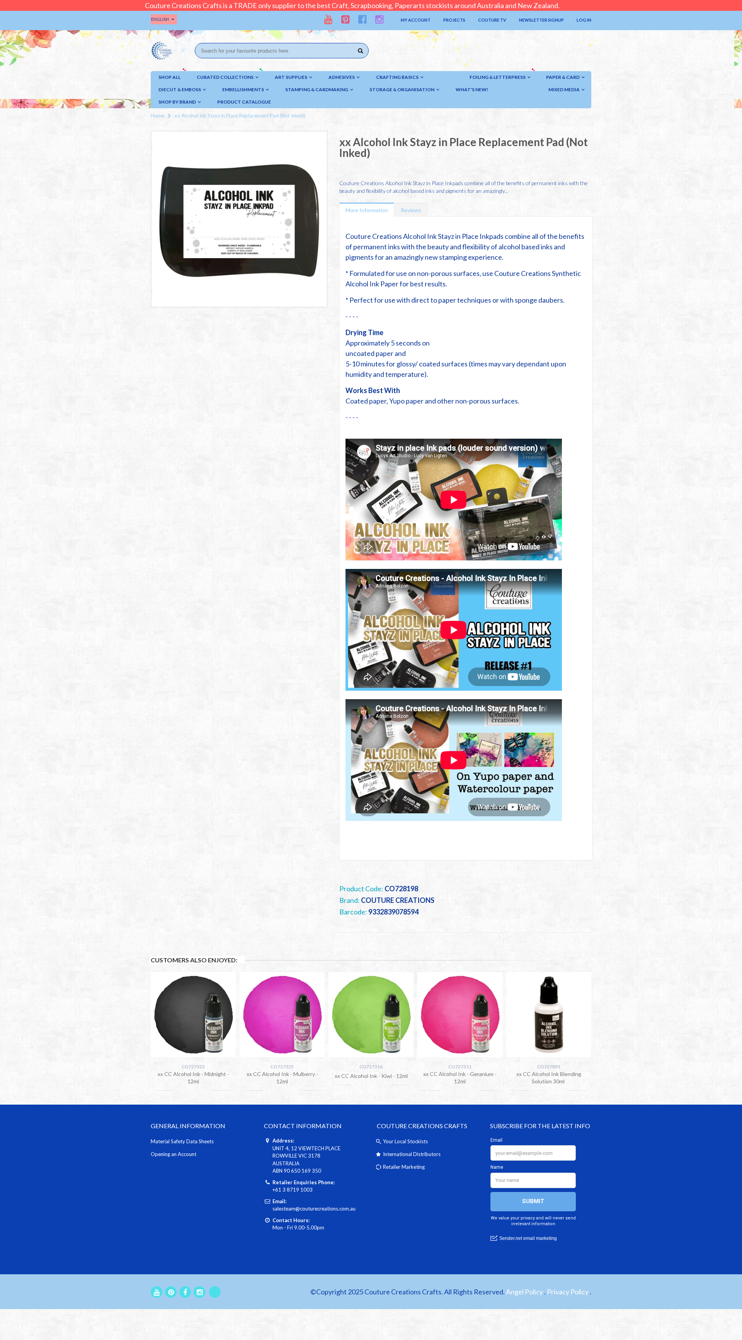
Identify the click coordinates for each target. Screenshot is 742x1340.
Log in (584, 19)
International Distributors (412, 1154)
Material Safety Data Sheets (182, 1141)
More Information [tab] (366, 210)
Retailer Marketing (404, 1167)
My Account (416, 19)
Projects (454, 19)
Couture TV (492, 19)
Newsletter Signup (541, 19)
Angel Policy (524, 1291)
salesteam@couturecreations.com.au (314, 1208)
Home (157, 115)
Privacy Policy (568, 1291)
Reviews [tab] (411, 210)
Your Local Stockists (405, 1141)
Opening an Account (173, 1154)
